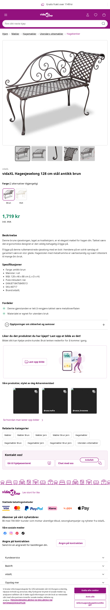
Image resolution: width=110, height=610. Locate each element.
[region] (54, 597)
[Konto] (87, 15)
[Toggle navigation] (5, 14)
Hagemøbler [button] (81, 435)
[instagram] (11, 533)
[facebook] (5, 533)
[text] (11, 217)
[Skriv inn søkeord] (103, 23)
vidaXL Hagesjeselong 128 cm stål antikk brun (41, 173)
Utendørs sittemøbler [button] (88, 443)
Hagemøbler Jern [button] (36, 443)
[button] (57, 5)
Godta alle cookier (90, 590)
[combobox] (55, 23)
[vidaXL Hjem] (46, 15)
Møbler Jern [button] (41, 435)
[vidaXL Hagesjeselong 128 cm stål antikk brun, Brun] (55, 92)
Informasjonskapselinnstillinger (90, 604)
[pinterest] (17, 533)
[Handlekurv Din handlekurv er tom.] (104, 15)
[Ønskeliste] (95, 15)
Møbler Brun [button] (23, 435)
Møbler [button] (7, 435)
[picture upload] (72, 362)
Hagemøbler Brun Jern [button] (61, 443)
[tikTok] (23, 533)
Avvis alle (90, 596)
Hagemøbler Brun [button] (13, 443)
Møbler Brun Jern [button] (61, 435)
